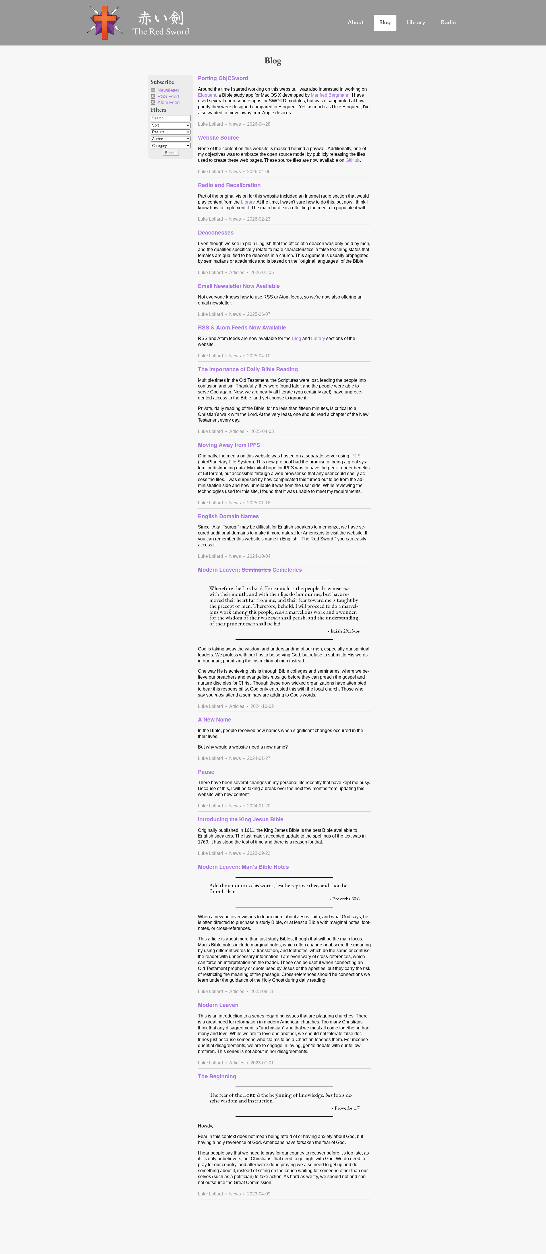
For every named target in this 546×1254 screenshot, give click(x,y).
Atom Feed (169, 102)
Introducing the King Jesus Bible (241, 819)
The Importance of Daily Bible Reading (248, 369)
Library (416, 23)
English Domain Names (228, 516)
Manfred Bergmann (330, 95)
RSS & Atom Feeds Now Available (242, 327)
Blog (385, 23)
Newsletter (168, 90)
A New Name (214, 719)
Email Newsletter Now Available (239, 286)
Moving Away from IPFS (229, 445)
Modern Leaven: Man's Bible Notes (243, 866)
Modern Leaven (218, 1005)
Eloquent (207, 95)
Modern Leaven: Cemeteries (250, 569)
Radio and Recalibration (229, 185)
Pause (206, 772)
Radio (448, 23)
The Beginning (217, 1076)
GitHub (353, 160)
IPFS (355, 455)
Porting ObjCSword (223, 78)
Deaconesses (216, 232)
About (355, 23)
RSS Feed (168, 96)
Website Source (218, 137)
